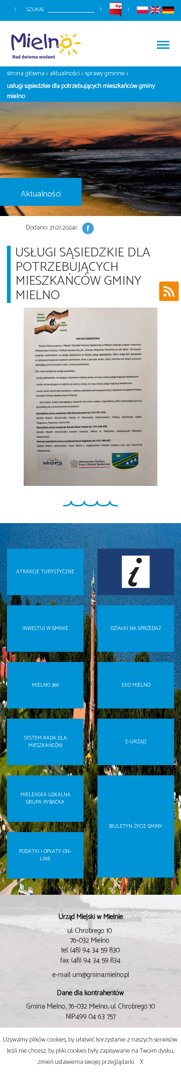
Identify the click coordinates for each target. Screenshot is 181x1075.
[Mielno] (48, 44)
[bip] (116, 9)
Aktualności (65, 73)
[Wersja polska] (142, 9)
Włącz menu (162, 44)
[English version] (155, 9)
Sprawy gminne (105, 73)
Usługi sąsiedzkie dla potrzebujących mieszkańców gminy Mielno (81, 91)
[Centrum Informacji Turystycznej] (135, 572)
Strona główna (26, 73)
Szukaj (35, 9)
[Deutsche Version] (168, 9)
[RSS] (169, 293)
